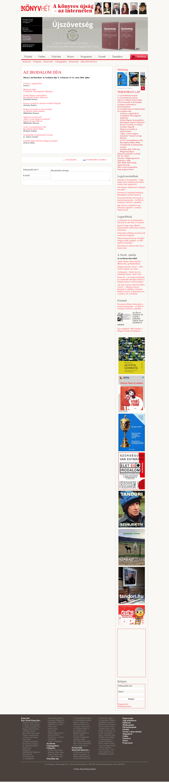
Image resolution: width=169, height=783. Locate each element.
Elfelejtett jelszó (124, 706)
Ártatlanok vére (28, 756)
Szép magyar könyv (125, 169)
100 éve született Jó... (81, 722)
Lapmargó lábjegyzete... (57, 720)
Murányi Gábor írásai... (56, 752)
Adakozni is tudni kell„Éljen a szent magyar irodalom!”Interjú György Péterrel (37, 119)
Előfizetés (127, 723)
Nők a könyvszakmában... (82, 743)
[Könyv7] (35, 11)
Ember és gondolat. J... (107, 733)
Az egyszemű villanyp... (107, 720)
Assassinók (26, 739)
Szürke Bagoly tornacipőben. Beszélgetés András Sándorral (132, 121)
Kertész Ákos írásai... (56, 750)
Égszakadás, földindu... (56, 722)
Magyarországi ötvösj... (31, 723)
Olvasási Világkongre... (82, 737)
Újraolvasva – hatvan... (56, 737)
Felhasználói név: (125, 686)
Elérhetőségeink (129, 727)
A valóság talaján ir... (106, 739)
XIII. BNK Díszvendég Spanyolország (126, 164)
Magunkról (127, 734)
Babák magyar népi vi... (57, 733)
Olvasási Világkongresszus (128, 158)
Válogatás (50, 748)
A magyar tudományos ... (82, 727)
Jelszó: (121, 692)
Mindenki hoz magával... (107, 724)
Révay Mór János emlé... (31, 733)
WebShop (141, 56)
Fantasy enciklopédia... (31, 735)
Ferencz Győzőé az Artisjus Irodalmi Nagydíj (41, 103)
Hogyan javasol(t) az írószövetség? (128, 130)
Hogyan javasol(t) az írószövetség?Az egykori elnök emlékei (37, 110)
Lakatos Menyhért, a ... (107, 741)
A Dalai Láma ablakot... (107, 737)
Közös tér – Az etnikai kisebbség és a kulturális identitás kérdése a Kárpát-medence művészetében (130, 279)
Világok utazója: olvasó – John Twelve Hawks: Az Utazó (130, 268)
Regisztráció (123, 704)
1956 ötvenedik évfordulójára (129, 102)
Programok (128, 743)
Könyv (125, 741)
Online (125, 736)
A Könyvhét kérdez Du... (82, 758)
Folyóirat (127, 738)
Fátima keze (52, 727)
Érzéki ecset (26, 748)
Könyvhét (25, 718)
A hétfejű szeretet (28, 731)
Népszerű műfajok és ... (82, 733)
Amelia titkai (53, 729)
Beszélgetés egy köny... (107, 722)
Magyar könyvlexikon (30, 729)
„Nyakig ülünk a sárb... (107, 729)
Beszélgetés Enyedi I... (107, 754)
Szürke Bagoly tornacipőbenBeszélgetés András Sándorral (35, 96)
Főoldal (126, 729)
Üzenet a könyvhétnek (132, 732)
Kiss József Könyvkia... (31, 720)
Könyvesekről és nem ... (107, 727)
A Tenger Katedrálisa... (31, 742)
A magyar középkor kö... (31, 727)
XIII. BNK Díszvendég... (82, 741)
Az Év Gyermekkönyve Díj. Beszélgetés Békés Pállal (131, 141)
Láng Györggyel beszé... (107, 746)
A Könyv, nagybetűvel (32, 83)
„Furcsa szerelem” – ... (107, 748)
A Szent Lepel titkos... (30, 737)
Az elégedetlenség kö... (31, 746)
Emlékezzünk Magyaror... (32, 752)
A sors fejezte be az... (106, 752)
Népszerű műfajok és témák (128, 154)
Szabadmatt (52, 739)
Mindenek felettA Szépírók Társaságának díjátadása (38, 90)
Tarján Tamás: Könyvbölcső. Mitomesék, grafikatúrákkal (129, 262)
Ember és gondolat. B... (107, 731)
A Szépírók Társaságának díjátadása (130, 117)
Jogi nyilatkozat (129, 720)
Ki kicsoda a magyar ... (31, 744)
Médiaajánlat (128, 725)
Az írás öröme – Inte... (107, 750)
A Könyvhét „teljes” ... (107, 718)
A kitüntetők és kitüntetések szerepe (38, 135)
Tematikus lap (52, 759)
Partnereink (77, 748)
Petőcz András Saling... (107, 743)
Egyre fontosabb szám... (107, 735)
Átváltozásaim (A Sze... (82, 752)
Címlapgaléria (52, 746)
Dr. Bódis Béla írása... (56, 756)
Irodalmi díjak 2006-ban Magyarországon (40, 141)
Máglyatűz (26, 750)
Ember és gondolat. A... (82, 754)
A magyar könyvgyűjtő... (31, 725)
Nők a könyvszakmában (127, 167)
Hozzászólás (71, 160)
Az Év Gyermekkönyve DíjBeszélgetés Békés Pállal (34, 128)
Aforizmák (52, 731)
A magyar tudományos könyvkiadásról (126, 105)
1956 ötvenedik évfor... (82, 724)
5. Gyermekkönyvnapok (127, 95)
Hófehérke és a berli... (56, 724)
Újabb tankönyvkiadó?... (82, 756)
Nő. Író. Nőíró (123, 156)
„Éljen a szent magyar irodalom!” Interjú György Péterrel (131, 135)
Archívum (50, 743)
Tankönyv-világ (123, 160)
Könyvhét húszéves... (81, 750)
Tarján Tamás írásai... (56, 754)
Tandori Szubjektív (55, 741)
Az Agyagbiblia (28, 758)
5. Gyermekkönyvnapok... (83, 718)
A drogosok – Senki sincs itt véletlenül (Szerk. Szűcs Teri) (129, 273)
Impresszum (128, 718)
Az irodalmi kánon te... (82, 729)
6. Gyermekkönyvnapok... (83, 720)
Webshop (122, 69)
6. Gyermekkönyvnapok (127, 98)
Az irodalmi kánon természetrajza (131, 109)
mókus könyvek (54, 735)
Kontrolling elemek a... (56, 718)
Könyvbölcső (27, 754)
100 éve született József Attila (129, 100)
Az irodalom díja (124, 111)
